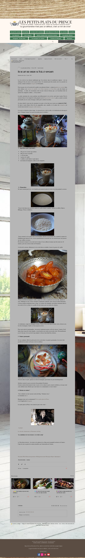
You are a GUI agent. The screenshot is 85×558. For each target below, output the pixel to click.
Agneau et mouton (48, 58)
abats (21, 58)
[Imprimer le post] (25, 464)
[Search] (52, 41)
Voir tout (72, 475)
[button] (25, 32)
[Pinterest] (45, 554)
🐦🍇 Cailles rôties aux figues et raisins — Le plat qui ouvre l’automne (42, 492)
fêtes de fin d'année (21, 459)
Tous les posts (14, 58)
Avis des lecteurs (51, 542)
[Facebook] (38, 554)
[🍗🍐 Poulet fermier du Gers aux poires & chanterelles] (21, 483)
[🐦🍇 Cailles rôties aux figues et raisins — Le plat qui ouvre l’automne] (42, 483)
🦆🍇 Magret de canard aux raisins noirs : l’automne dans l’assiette (64, 492)
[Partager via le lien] (21, 464)
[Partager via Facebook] (18, 464)
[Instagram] (42, 554)
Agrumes (40, 58)
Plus (66, 58)
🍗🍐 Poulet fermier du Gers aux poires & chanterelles (21, 492)
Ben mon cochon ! (58, 58)
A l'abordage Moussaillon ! (30, 58)
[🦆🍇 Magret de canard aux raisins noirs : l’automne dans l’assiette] (64, 483)
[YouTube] (48, 554)
